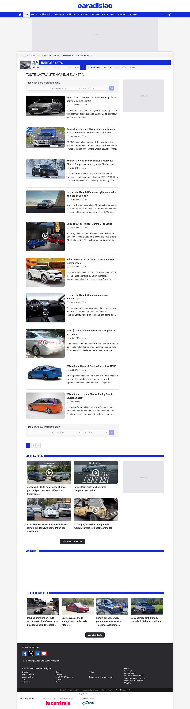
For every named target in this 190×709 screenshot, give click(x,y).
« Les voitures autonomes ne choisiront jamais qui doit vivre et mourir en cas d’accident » (47, 528)
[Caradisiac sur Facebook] (25, 654)
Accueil (36, 67)
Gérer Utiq (127, 683)
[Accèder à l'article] (49, 472)
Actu (26, 14)
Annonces (132, 14)
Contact (63, 690)
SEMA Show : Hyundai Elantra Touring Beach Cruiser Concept (89, 396)
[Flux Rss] (170, 55)
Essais (34, 14)
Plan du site (128, 671)
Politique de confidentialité (133, 676)
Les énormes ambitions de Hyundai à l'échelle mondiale (146, 620)
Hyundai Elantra (52, 62)
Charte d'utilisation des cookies (135, 678)
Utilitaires (71, 14)
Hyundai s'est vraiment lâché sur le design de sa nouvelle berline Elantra (91, 99)
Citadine (25, 672)
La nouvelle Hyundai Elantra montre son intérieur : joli (87, 297)
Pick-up (58, 679)
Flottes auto (83, 14)
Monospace (26, 682)
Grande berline (27, 677)
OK (111, 88)
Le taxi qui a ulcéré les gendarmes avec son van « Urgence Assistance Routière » (109, 622)
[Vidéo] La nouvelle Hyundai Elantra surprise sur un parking (91, 332)
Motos (91, 672)
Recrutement (125, 690)
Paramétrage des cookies (133, 681)
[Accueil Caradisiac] (20, 14)
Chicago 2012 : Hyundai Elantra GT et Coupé (89, 223)
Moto (112, 14)
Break (24, 679)
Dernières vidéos (34, 455)
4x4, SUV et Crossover (64, 677)
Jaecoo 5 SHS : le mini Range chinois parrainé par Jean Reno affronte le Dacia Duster (46, 490)
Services (95, 14)
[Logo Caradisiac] (95, 10)
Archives (127, 668)
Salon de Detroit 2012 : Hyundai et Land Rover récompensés (90, 261)
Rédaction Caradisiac (90, 690)
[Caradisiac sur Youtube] (44, 654)
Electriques (60, 14)
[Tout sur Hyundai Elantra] (25, 68)
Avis (77, 67)
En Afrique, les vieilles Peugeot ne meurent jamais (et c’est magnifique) (93, 526)
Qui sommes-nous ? (109, 690)
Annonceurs (74, 690)
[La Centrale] (58, 705)
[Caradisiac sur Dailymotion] (38, 654)
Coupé (58, 672)
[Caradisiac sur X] (31, 654)
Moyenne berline (28, 674)
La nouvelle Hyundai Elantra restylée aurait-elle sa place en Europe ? (91, 194)
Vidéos (132, 67)
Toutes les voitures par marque (100, 677)
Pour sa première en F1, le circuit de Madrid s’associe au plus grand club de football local (42, 622)
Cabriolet (59, 674)
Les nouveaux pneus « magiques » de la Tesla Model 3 (74, 621)
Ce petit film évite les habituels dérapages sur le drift (90, 489)
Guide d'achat (46, 14)
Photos (124, 67)
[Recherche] (164, 14)
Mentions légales (130, 673)
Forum (105, 14)
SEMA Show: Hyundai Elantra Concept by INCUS (91, 366)
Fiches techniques (94, 67)
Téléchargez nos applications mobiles (42, 661)
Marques (122, 14)
